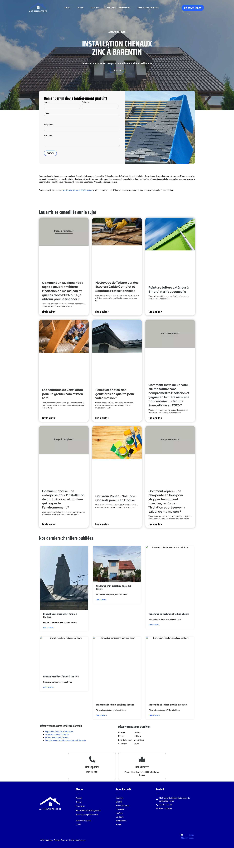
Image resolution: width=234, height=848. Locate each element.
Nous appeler (92, 767)
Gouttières (95, 7)
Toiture (81, 7)
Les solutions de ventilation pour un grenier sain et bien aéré (62, 394)
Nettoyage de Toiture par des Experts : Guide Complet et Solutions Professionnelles (117, 287)
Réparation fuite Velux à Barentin (59, 731)
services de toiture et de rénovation (78, 190)
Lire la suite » (48, 312)
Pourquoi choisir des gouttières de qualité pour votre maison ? (114, 394)
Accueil (67, 7)
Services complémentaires (148, 7)
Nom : (46, 102)
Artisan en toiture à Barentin (57, 737)
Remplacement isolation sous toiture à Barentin (65, 740)
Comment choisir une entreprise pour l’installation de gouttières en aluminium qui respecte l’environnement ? (63, 499)
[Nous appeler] (92, 759)
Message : (48, 135)
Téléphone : (49, 124)
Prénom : (86, 102)
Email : (47, 113)
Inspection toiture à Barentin (57, 734)
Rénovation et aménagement (118, 7)
